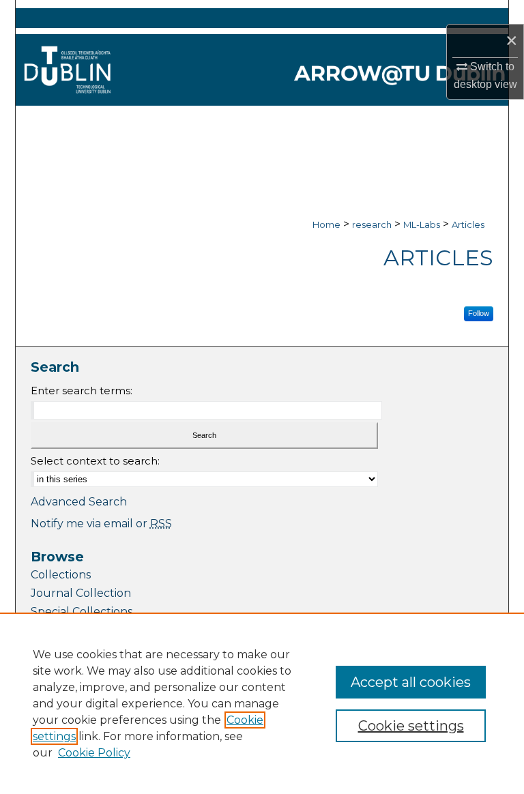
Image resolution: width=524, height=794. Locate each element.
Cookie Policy (94, 752)
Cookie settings (411, 726)
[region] (262, 703)
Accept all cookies (411, 682)
